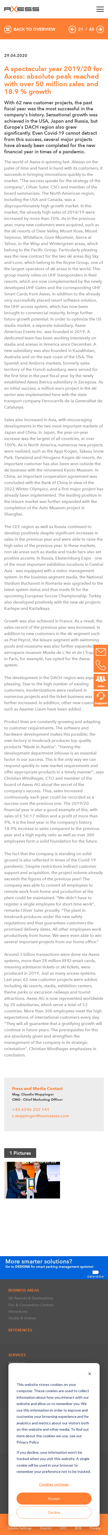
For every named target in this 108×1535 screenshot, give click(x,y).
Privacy (95, 1528)
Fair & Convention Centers (30, 1305)
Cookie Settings (20, 1528)
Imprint (46, 1528)
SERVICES (17, 1355)
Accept (54, 1498)
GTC (63, 1528)
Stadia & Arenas (22, 1318)
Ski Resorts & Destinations (30, 1298)
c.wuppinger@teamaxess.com (40, 1115)
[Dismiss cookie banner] (89, 1374)
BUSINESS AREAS (23, 1290)
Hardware (16, 1362)
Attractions (17, 1311)
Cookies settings (54, 1484)
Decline (54, 1512)
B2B (78, 1528)
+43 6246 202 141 (31, 1109)
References (20, 1330)
